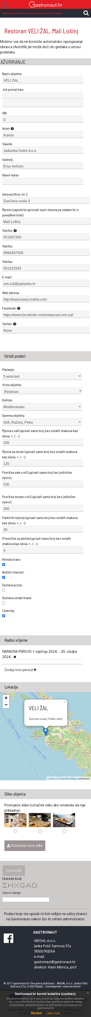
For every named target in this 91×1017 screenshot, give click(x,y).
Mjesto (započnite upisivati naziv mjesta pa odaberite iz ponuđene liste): (40, 212)
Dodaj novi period (19, 670)
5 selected (11, 376)
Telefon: (8, 230)
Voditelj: (7, 159)
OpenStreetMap (67, 778)
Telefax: (7, 261)
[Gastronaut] (45, 5)
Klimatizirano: (11, 559)
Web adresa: (10, 293)
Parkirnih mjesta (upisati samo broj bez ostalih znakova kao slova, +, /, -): (40, 520)
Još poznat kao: (13, 89)
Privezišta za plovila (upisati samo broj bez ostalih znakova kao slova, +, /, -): (36, 541)
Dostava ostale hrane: (17, 598)
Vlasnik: (7, 144)
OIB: (4, 113)
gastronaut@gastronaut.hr (55, 962)
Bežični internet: (13, 572)
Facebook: (9, 308)
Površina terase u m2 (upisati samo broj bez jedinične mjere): (38, 499)
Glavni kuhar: (10, 175)
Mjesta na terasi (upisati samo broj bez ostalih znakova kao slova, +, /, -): (39, 454)
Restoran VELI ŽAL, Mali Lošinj (41, 31)
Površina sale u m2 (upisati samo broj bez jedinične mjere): (37, 475)
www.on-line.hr (72, 986)
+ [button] (6, 698)
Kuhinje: (7, 400)
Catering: (8, 610)
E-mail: (7, 277)
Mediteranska (14, 407)
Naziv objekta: (12, 74)
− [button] (6, 705)
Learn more (53, 1013)
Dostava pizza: (12, 585)
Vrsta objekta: (12, 385)
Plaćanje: (8, 369)
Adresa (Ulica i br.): (15, 194)
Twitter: (7, 324)
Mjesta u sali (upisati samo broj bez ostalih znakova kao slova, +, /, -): (40, 433)
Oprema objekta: (13, 415)
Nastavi (36, 1013)
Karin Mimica (58, 967)
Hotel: (6, 128)
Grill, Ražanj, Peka (18, 422)
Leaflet (51, 778)
